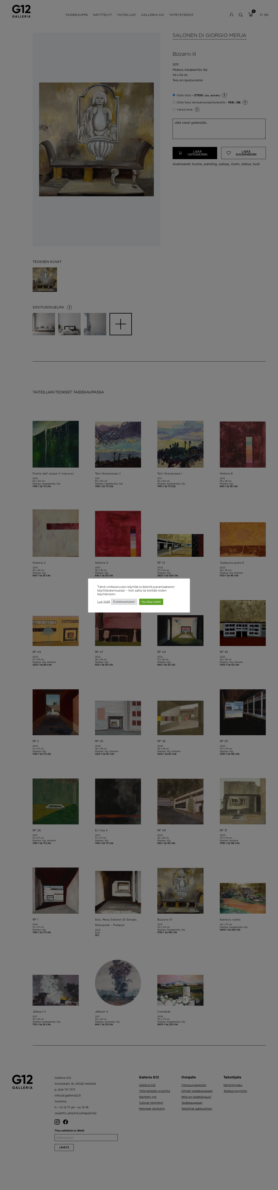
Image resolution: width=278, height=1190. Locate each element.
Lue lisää (103, 601)
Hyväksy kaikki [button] (151, 601)
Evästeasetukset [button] (124, 601)
